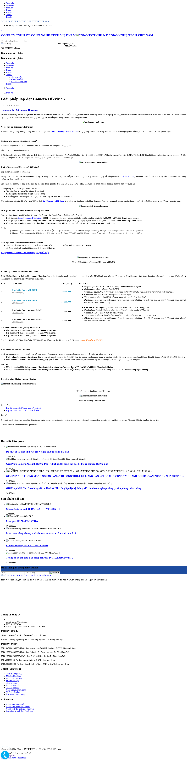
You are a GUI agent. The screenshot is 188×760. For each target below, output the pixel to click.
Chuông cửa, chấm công (16, 690)
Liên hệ (9, 17)
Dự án (8, 10)
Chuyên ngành (17, 79)
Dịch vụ (9, 8)
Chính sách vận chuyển (15, 704)
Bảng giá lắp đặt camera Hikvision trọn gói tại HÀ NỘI (25, 253)
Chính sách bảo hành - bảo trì (18, 706)
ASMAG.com (128, 176)
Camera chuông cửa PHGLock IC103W (27, 545)
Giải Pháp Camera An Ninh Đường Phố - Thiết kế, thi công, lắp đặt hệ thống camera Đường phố (57, 463)
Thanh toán (21, 758)
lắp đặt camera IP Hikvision (30, 218)
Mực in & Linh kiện (14, 678)
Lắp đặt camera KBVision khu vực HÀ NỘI (24, 408)
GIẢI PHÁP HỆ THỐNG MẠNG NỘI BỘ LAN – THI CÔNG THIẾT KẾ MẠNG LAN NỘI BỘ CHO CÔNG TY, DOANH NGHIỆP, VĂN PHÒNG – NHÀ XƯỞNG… (95, 476)
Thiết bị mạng (11, 683)
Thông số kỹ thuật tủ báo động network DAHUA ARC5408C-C (39, 557)
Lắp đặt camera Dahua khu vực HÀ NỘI (22, 410)
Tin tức (9, 15)
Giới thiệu (10, 5)
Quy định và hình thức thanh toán (19, 711)
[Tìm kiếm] (26, 41)
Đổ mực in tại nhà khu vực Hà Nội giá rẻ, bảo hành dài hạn (37, 451)
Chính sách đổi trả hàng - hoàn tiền (20, 709)
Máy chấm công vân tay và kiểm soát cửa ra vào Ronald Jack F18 (41, 533)
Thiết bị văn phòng (13, 674)
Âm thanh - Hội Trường (15, 694)
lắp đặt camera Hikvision (53, 201)
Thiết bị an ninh (12, 687)
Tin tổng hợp (16, 77)
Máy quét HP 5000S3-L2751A (22, 521)
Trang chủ (10, 3)
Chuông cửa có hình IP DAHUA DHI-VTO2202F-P (33, 509)
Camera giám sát (13, 685)
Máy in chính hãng (13, 676)
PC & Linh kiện (12, 681)
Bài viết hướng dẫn (19, 81)
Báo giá (9, 12)
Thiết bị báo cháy (13, 692)
